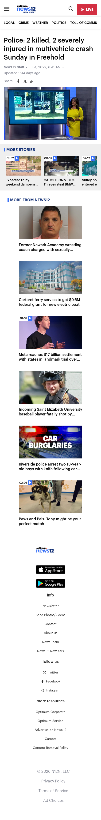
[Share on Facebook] (18, 81)
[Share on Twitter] (25, 81)
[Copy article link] (31, 81)
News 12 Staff (14, 67)
